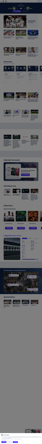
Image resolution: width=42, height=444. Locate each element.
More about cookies (3, 440)
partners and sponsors (7, 438)
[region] (21, 438)
